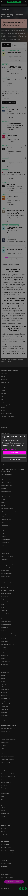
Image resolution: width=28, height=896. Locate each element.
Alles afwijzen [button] (14, 456)
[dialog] (14, 448)
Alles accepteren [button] (14, 452)
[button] (14, 449)
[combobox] (24, 436)
